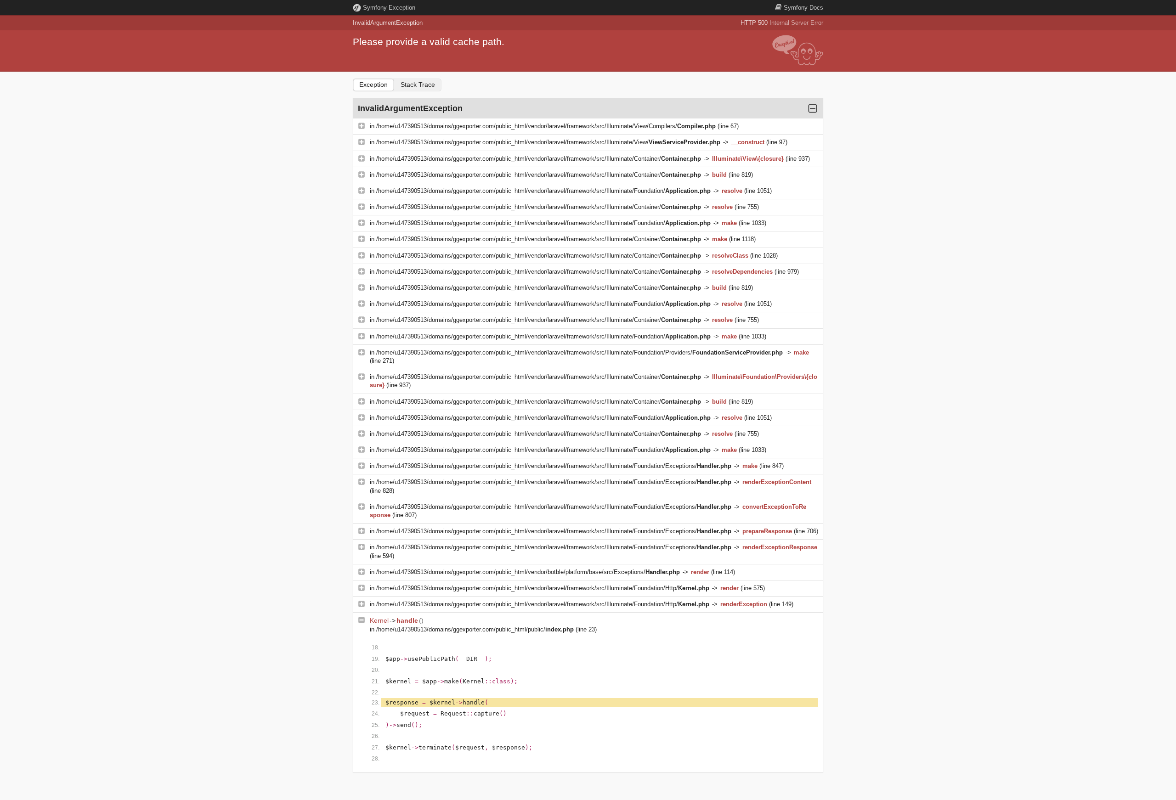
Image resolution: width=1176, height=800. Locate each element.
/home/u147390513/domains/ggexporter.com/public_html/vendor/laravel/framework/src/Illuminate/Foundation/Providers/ (579, 352)
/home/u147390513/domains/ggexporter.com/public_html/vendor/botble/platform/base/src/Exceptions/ (528, 572)
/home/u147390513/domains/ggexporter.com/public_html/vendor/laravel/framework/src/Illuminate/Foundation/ (543, 190)
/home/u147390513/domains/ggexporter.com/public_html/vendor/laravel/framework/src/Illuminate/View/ (548, 142)
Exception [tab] (373, 84)
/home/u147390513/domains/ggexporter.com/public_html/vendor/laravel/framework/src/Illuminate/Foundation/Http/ (542, 588)
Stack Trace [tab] (418, 84)
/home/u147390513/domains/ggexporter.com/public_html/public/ (475, 629)
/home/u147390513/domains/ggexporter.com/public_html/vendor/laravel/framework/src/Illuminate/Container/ (538, 158)
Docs (803, 7)
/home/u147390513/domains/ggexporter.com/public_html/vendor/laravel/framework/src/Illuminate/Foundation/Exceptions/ (553, 465)
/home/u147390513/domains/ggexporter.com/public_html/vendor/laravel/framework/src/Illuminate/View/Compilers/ (546, 126)
